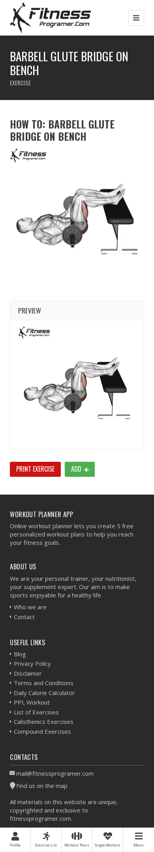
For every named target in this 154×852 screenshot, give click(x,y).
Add (77, 469)
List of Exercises (36, 712)
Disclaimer (28, 673)
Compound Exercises (42, 731)
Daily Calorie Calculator (44, 693)
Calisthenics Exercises (43, 721)
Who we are (30, 607)
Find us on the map (42, 786)
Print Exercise (35, 469)
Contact (24, 617)
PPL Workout (32, 702)
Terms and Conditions (43, 683)
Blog (20, 654)
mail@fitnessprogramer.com (55, 773)
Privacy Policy (32, 663)
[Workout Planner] (50, 17)
